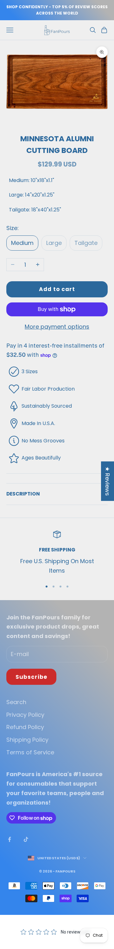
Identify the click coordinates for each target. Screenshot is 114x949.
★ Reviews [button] (107, 481)
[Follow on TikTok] (26, 839)
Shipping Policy (27, 740)
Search (16, 702)
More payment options (57, 327)
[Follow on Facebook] (9, 839)
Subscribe (31, 677)
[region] (57, 553)
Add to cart (57, 289)
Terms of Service (30, 752)
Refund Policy (25, 727)
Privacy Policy (25, 715)
